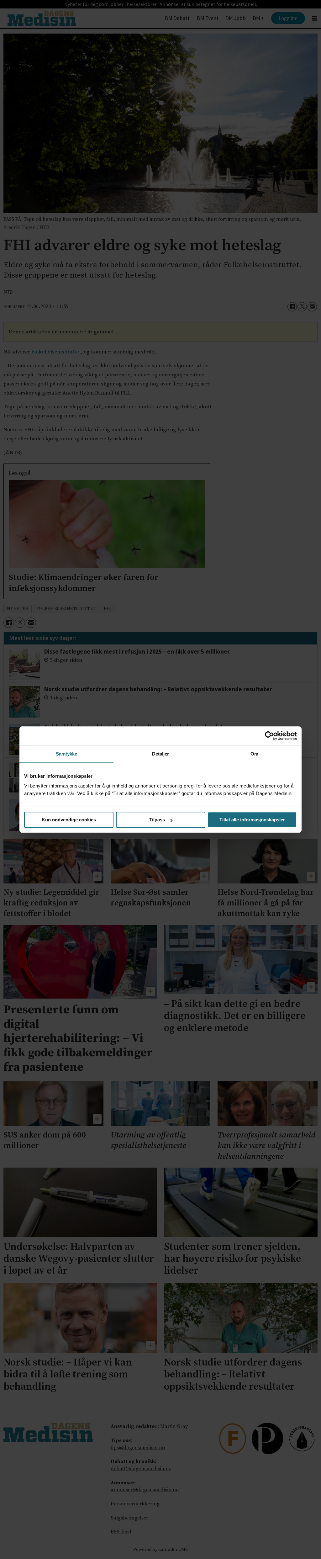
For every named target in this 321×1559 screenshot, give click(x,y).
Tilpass (157, 819)
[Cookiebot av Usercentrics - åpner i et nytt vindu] (269, 735)
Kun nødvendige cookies (69, 819)
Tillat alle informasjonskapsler (252, 819)
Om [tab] (254, 753)
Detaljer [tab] (160, 753)
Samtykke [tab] (66, 753)
